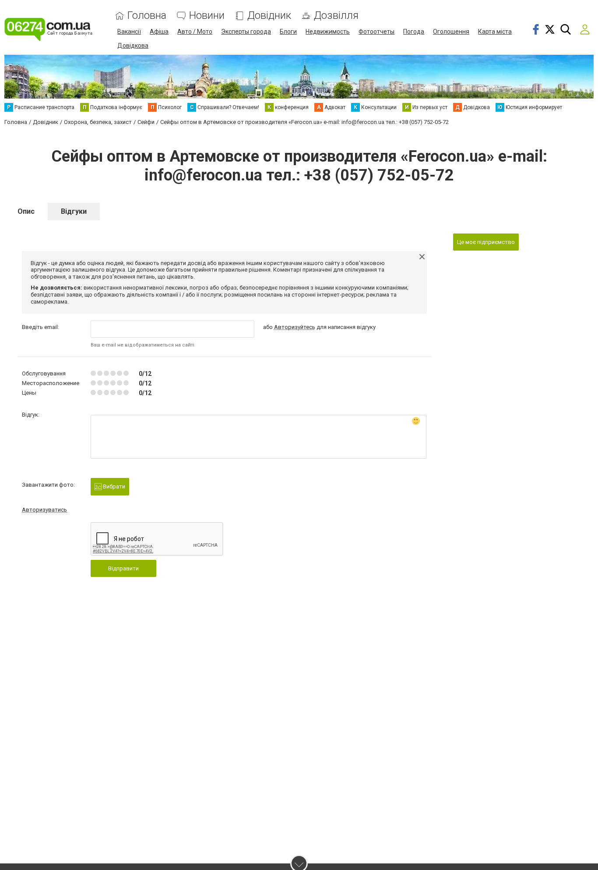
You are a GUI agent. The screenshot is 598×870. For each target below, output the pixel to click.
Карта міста (495, 31)
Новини (207, 15)
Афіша (159, 31)
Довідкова (132, 45)
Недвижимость (328, 31)
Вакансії (129, 31)
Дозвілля (336, 15)
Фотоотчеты (376, 31)
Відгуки (74, 211)
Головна (146, 15)
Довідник (269, 15)
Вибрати (113, 486)
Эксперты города (246, 31)
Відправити (123, 568)
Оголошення (451, 31)
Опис (26, 211)
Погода (413, 31)
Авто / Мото (194, 31)
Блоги (288, 31)
